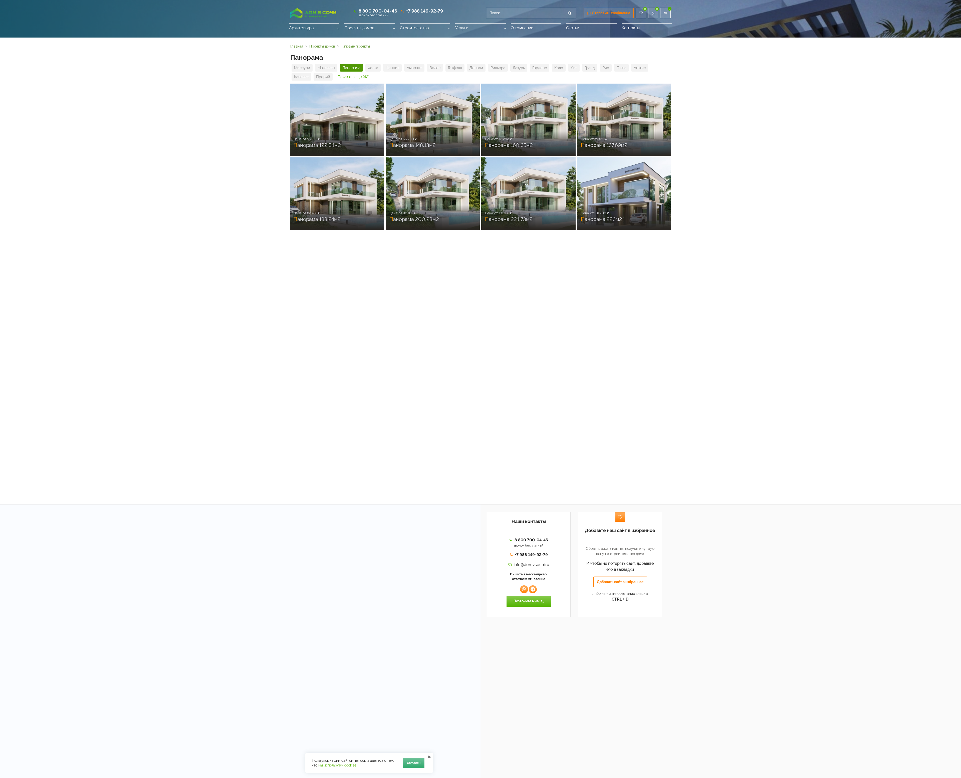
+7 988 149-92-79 (424, 11)
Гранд (590, 68)
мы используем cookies (337, 765)
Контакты (631, 28)
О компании (522, 28)
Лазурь (519, 68)
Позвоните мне (526, 601)
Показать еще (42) (353, 77)
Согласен (413, 763)
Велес (434, 68)
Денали (476, 68)
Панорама (351, 68)
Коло (558, 68)
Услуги (461, 28)
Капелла (301, 77)
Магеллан (326, 68)
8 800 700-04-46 (378, 11)
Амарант (414, 68)
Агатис (640, 68)
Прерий (323, 77)
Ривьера (498, 68)
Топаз (621, 68)
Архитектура (301, 28)
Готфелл (455, 68)
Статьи (572, 28)
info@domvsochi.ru (531, 564)
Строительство (414, 28)
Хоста (373, 68)
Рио (605, 68)
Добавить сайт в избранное (620, 582)
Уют (574, 68)
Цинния (392, 68)
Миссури (302, 68)
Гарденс (539, 68)
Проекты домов (359, 28)
